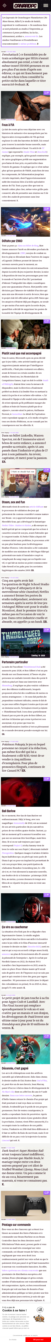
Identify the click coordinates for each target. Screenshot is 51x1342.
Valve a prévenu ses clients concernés (20, 1270)
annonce (6, 954)
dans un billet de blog (28, 245)
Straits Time (29, 152)
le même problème (27, 44)
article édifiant (36, 507)
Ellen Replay (5, 432)
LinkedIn (27, 435)
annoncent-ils (31, 36)
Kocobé (3, 51)
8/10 (26, 755)
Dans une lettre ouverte (21, 1095)
